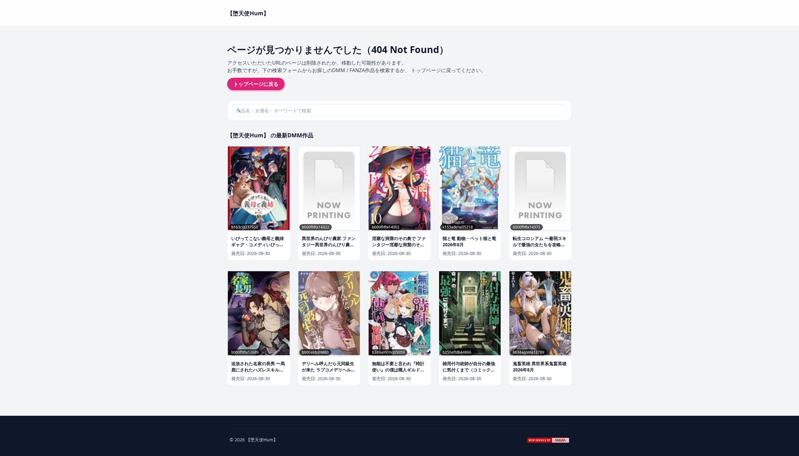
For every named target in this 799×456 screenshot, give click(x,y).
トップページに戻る (255, 84)
